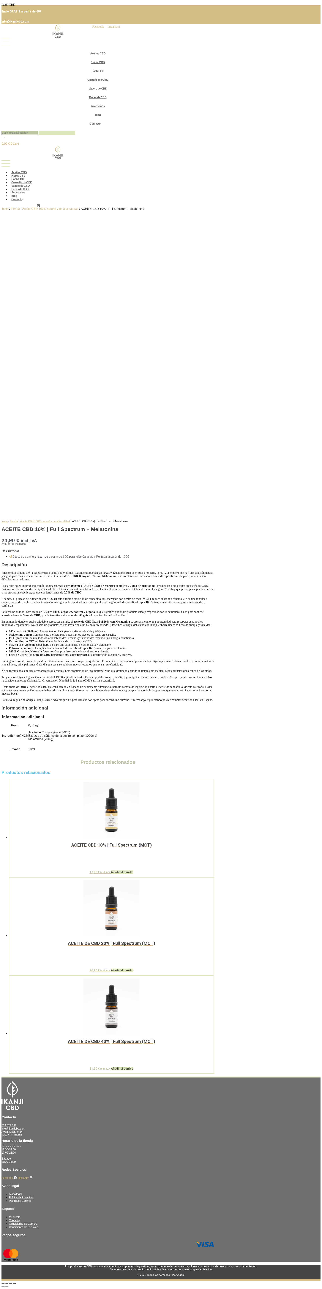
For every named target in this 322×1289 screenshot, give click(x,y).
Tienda (15, 208)
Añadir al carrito (122, 872)
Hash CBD (97, 71)
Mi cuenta (14, 1216)
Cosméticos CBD (97, 79)
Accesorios (98, 106)
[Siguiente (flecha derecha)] (6, 1286)
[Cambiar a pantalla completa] (6, 1283)
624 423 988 (8, 1125)
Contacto (94, 123)
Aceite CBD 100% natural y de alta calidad (50, 208)
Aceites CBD (97, 53)
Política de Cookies (20, 1200)
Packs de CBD (97, 97)
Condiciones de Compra (23, 1223)
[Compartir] (10, 1283)
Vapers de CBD (98, 88)
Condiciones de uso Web (23, 1227)
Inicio (5, 208)
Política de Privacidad (21, 1197)
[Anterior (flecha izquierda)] (2, 1286)
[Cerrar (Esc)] (14, 1283)
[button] (91, 42)
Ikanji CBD (8, 4)
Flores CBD (98, 62)
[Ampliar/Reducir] (2, 1283)
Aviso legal (15, 1194)
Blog (98, 114)
